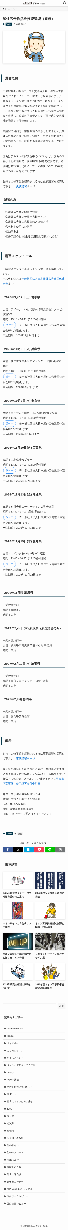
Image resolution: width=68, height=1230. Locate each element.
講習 (20, 834)
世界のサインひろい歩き (20, 1101)
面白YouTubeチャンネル (20, 1189)
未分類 (10, 1116)
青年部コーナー (15, 1181)
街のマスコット (15, 1152)
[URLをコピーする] (60, 849)
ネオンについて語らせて (20, 1086)
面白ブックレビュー (17, 1196)
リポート (11, 1094)
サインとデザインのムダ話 (21, 1065)
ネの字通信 (13, 1079)
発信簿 (10, 1130)
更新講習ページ (25, 758)
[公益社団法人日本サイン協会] (34, 3)
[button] (8, 849)
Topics (8, 24)
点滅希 (10, 1123)
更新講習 (21, 186)
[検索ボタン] (65, 3)
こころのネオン (15, 1050)
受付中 (9, 325)
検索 (61, 1006)
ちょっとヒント (15, 1057)
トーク (10, 1072)
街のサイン (13, 1145)
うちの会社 (13, 1043)
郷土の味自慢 (14, 1174)
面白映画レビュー (16, 1203)
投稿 (9, 1108)
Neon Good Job (15, 1028)
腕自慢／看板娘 (15, 1138)
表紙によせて (14, 1159)
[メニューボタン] (3, 3)
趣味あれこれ (14, 1167)
